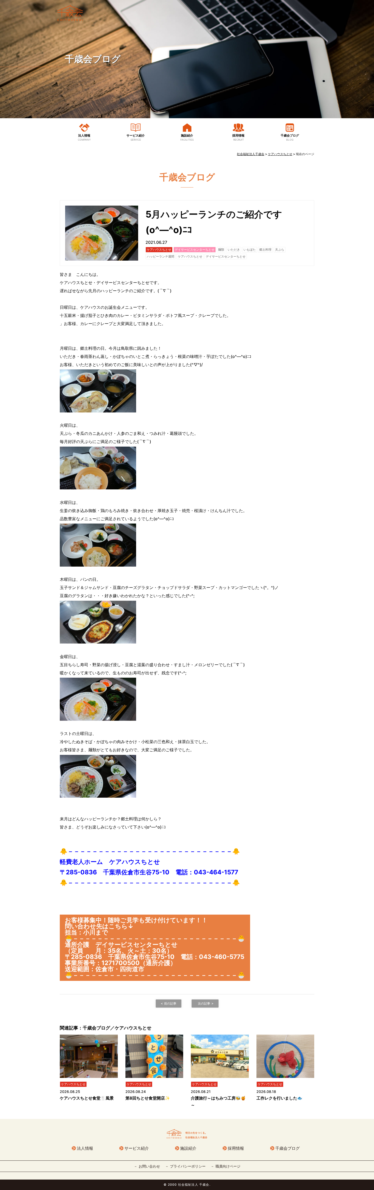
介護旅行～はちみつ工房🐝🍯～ (218, 1101)
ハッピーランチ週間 (160, 256)
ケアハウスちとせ (159, 249)
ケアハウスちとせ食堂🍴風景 (87, 1098)
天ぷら (279, 249)
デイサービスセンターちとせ (194, 249)
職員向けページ (227, 1166)
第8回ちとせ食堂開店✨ (147, 1098)
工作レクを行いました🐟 (279, 1098)
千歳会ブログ (93, 58)
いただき (234, 249)
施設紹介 (187, 137)
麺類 (221, 249)
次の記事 (204, 1003)
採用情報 (238, 137)
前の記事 (170, 1003)
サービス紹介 (135, 137)
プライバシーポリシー (188, 1166)
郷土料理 (265, 249)
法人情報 (84, 137)
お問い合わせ (149, 1166)
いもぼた (249, 249)
